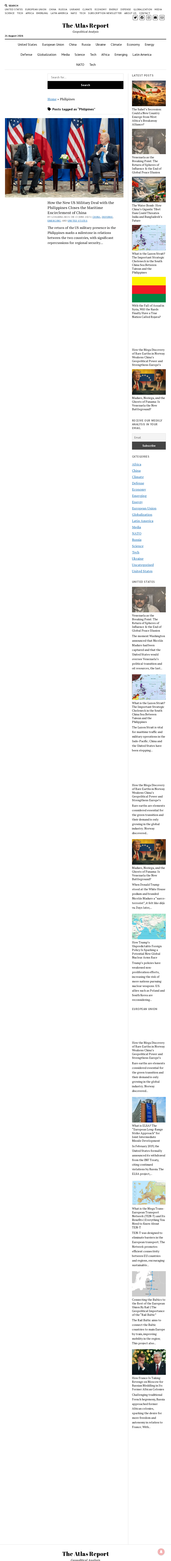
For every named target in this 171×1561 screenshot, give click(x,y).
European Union (35, 9)
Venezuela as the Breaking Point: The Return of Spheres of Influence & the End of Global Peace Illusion (146, 164)
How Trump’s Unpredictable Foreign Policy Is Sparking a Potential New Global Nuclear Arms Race (147, 949)
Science (10, 13)
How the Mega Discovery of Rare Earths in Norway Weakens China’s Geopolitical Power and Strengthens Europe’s (148, 357)
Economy (101, 9)
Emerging (42, 13)
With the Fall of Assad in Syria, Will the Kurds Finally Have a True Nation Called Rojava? (148, 311)
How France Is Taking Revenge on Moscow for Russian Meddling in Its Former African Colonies (148, 1383)
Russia (63, 9)
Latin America (59, 13)
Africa (30, 13)
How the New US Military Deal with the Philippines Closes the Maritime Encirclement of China (81, 207)
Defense (126, 9)
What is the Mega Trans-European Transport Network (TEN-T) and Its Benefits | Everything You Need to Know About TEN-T (148, 1218)
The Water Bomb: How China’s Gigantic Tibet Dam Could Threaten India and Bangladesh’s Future (147, 213)
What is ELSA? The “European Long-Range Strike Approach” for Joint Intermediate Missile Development (147, 1133)
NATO (74, 13)
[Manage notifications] (161, 1551)
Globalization (142, 9)
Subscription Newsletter (105, 13)
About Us (130, 13)
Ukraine (75, 9)
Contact (144, 13)
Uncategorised (143, 564)
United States (14, 9)
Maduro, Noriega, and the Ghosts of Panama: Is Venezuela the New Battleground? (148, 403)
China (52, 9)
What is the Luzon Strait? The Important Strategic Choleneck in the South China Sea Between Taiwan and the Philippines (148, 263)
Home (52, 99)
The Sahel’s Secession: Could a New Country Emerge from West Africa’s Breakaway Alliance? (147, 116)
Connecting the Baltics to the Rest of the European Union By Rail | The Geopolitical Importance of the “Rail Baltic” (148, 1307)
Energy (113, 9)
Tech (20, 13)
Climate (87, 9)
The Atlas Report (85, 25)
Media (158, 9)
